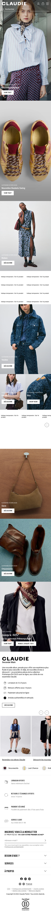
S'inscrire (45, 840)
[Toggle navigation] (47, 3)
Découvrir (8, 263)
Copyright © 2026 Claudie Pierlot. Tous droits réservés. (25, 894)
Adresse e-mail (10, 840)
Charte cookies (38, 889)
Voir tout (8, 92)
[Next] (47, 425)
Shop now (33, 402)
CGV (8, 889)
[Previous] (41, 713)
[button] (38, 3)
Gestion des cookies (19, 891)
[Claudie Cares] (25, 904)
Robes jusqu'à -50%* (26, 644)
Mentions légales (34, 891)
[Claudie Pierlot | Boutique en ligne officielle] (14, 3)
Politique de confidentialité (21, 889)
